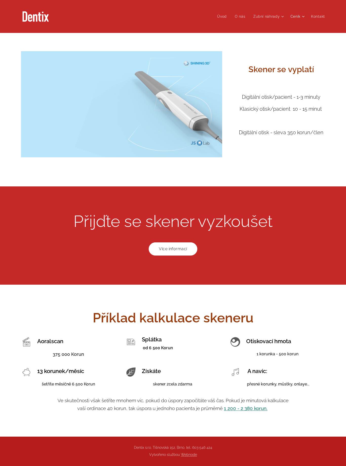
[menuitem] (223, 16)
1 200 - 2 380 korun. (245, 408)
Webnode (189, 455)
